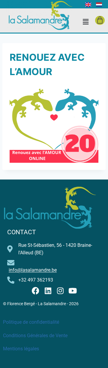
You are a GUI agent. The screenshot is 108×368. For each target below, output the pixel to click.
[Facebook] (35, 290)
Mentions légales (21, 349)
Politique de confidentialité (31, 322)
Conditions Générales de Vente (35, 335)
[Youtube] (72, 290)
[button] (85, 21)
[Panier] (100, 20)
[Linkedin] (48, 290)
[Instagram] (60, 290)
